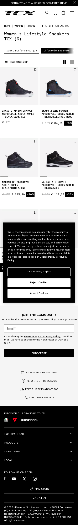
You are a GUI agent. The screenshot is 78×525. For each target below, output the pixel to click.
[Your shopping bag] (63, 13)
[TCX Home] (20, 13)
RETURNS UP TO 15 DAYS (41, 380)
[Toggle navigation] (71, 13)
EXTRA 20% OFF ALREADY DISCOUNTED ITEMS (39, 3)
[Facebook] (5, 479)
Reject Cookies (39, 282)
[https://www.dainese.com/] (14, 420)
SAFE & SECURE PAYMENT (41, 372)
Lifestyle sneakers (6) (59, 50)
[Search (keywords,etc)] (46, 13)
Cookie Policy (47, 256)
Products (11, 442)
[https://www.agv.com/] (6, 420)
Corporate (12, 451)
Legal (8, 460)
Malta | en (39, 498)
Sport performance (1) (21, 50)
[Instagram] (35, 479)
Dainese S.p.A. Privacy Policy (42, 336)
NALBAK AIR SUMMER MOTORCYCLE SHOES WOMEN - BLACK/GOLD (58, 185)
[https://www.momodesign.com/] (29, 420)
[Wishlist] (54, 13)
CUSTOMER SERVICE (41, 397)
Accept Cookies (39, 293)
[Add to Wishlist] (35, 70)
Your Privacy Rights (39, 271)
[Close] (74, 3)
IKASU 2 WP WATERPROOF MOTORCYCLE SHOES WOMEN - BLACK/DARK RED (18, 113)
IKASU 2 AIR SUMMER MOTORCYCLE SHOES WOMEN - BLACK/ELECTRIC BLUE (58, 113)
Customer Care (14, 433)
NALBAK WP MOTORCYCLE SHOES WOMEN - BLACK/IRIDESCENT (16, 185)
